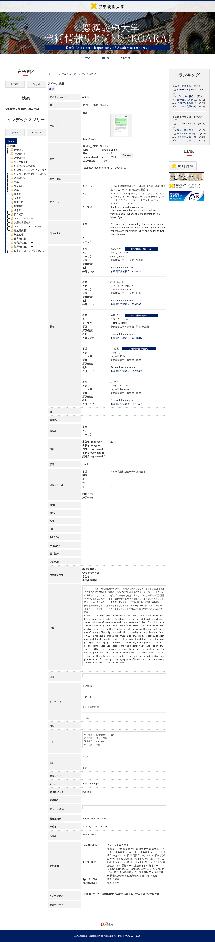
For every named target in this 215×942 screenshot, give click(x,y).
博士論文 (19, 149)
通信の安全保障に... (187, 103)
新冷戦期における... (187, 99)
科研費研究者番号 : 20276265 (126, 271)
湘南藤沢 (19, 206)
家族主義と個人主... (187, 130)
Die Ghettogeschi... (187, 89)
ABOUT (125, 58)
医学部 (17, 198)
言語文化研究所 (22, 222)
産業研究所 (20, 230)
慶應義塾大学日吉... (187, 137)
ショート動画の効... (187, 106)
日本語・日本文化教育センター (30, 250)
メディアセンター (23, 218)
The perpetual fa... (187, 123)
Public (11, 141)
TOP (87, 58)
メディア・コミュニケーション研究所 (34, 226)
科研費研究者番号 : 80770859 (126, 371)
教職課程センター (23, 242)
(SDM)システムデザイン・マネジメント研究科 (38, 170)
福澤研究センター (23, 246)
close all (36, 132)
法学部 (17, 190)
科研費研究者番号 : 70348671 (126, 304)
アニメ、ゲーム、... (187, 140)
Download (127, 155)
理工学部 (19, 202)
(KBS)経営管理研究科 (25, 166)
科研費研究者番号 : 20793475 (126, 404)
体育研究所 (20, 238)
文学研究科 (20, 153)
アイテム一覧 (69, 74)
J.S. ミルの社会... (186, 96)
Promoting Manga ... (188, 133)
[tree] (25, 198)
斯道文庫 (19, 234)
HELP (105, 58)
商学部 (17, 194)
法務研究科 (20, 178)
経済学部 (19, 186)
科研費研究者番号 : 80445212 (126, 337)
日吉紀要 (19, 214)
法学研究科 (20, 158)
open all (15, 132)
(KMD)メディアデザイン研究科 (30, 174)
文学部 (17, 182)
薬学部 (17, 210)
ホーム (51, 74)
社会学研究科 (21, 162)
